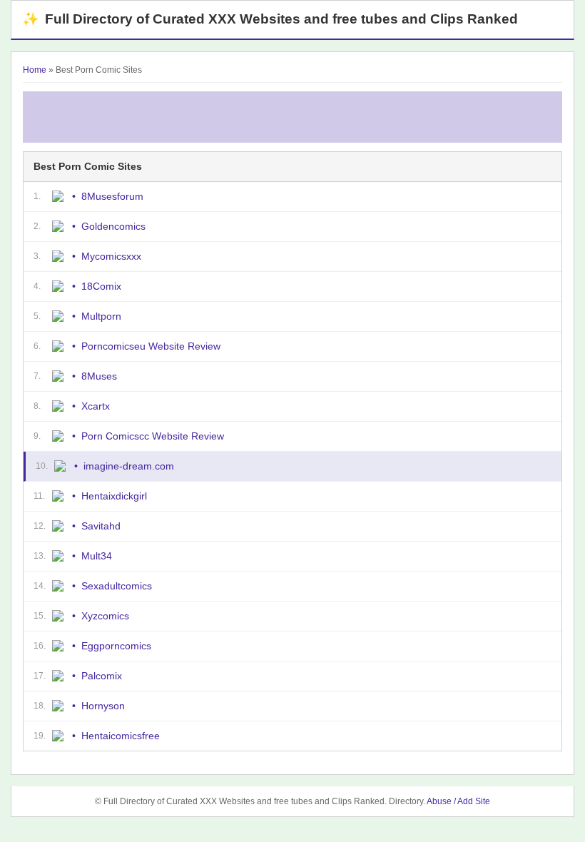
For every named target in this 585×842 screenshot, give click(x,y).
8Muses (99, 376)
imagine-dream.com (128, 466)
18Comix (101, 286)
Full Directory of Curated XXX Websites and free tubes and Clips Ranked (270, 18)
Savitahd (101, 526)
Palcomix (101, 675)
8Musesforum (112, 196)
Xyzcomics (105, 616)
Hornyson (103, 705)
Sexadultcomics (116, 586)
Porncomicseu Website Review (150, 346)
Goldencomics (113, 226)
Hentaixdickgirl (114, 496)
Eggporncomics (116, 645)
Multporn (101, 316)
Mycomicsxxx (111, 256)
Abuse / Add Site (458, 801)
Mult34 (96, 556)
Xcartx (95, 406)
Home (34, 70)
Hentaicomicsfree (120, 735)
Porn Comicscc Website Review (152, 436)
